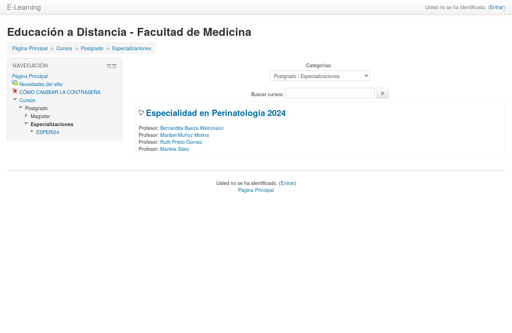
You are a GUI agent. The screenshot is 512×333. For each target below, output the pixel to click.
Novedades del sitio (41, 83)
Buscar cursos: (268, 94)
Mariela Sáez (174, 148)
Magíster (40, 116)
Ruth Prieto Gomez (181, 141)
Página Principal (30, 48)
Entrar (496, 6)
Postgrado (92, 48)
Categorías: (319, 65)
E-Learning (24, 7)
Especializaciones (131, 48)
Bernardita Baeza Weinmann (192, 127)
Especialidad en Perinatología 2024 (216, 112)
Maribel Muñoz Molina (184, 134)
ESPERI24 (47, 132)
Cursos (64, 48)
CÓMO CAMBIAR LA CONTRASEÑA (60, 91)
